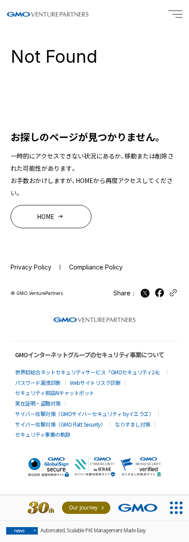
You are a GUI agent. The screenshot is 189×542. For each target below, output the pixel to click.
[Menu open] (175, 14)
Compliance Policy (96, 267)
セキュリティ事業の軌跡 (42, 434)
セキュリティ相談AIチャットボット (54, 392)
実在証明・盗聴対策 (38, 403)
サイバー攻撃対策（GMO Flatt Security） (60, 424)
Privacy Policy (31, 267)
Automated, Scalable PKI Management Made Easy (80, 530)
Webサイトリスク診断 (95, 382)
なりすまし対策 (132, 424)
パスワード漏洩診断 (38, 382)
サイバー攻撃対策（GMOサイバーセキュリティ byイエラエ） (84, 413)
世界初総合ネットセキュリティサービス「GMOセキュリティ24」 (89, 372)
